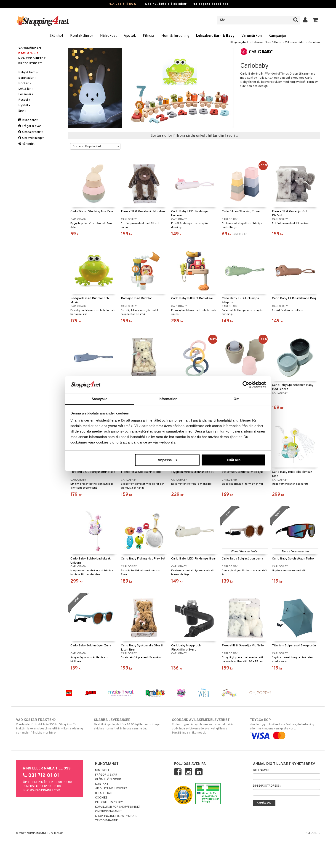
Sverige (312, 833)
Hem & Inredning (175, 36)
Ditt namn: (261, 770)
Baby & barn (27, 72)
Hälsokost (108, 36)
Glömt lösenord (108, 779)
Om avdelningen (32, 138)
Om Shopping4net (108, 811)
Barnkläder (26, 78)
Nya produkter (32, 58)
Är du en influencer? (111, 789)
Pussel (23, 100)
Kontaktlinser (81, 36)
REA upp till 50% (121, 4)
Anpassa (165, 460)
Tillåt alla (233, 460)
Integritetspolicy (109, 802)
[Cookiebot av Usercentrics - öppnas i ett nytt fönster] (246, 384)
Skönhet (56, 36)
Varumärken (251, 36)
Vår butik (28, 144)
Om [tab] (236, 399)
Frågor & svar (31, 126)
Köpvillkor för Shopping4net (118, 807)
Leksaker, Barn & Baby (215, 36)
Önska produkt (32, 132)
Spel (21, 111)
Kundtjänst (29, 120)
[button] (315, 20)
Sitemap (57, 833)
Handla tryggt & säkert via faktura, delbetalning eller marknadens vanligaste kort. (282, 724)
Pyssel (23, 105)
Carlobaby (314, 42)
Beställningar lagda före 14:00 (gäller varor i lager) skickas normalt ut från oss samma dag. (128, 724)
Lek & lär (24, 89)
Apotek (130, 36)
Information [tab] (168, 399)
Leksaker (25, 94)
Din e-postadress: (266, 786)
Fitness (149, 36)
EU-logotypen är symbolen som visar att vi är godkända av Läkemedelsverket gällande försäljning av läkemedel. (202, 726)
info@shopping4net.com (41, 790)
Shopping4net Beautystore (116, 816)
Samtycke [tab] (99, 399)
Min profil (102, 770)
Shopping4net (239, 42)
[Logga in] (305, 20)
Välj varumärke (294, 42)
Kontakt (101, 784)
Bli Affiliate (104, 793)
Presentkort (30, 63)
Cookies (101, 798)
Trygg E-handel (107, 821)
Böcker (23, 83)
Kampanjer (278, 36)
